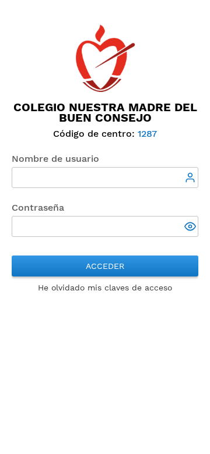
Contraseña (38, 207)
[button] (191, 228)
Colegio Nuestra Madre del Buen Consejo (105, 112)
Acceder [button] (105, 266)
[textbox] (105, 177)
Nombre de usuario (55, 158)
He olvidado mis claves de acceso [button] (105, 287)
